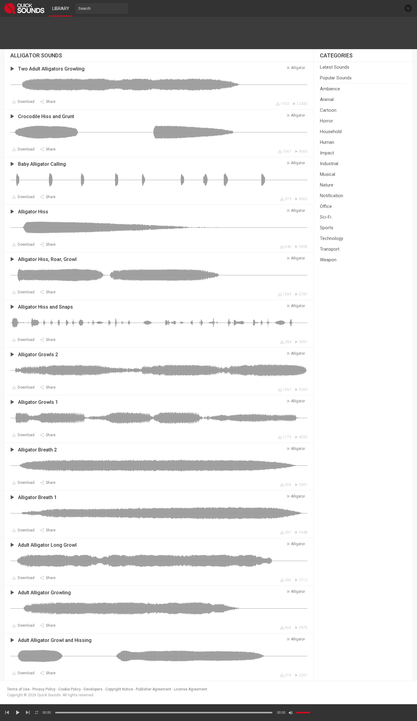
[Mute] (290, 712)
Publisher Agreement (153, 689)
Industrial (329, 163)
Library (60, 8)
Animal (327, 99)
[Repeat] (36, 712)
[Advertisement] (208, 33)
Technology (331, 238)
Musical (327, 174)
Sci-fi (325, 217)
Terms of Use (18, 689)
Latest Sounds (334, 67)
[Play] (17, 712)
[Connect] (408, 8)
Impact (327, 153)
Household (331, 131)
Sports (326, 227)
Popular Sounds (336, 78)
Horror (326, 121)
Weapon (328, 260)
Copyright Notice (119, 689)
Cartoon (328, 110)
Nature (326, 185)
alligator (298, 68)
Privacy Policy (44, 689)
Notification (331, 195)
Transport (329, 249)
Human (327, 142)
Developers (93, 689)
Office (326, 206)
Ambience (330, 89)
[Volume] (303, 712)
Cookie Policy (69, 689)
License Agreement (190, 689)
